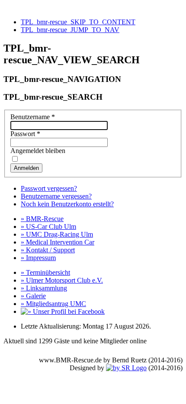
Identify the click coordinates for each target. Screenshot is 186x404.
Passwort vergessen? (49, 188)
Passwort (25, 133)
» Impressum (38, 257)
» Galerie (33, 296)
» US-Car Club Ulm (48, 226)
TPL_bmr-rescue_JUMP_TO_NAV (70, 29)
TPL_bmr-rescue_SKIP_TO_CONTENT (78, 22)
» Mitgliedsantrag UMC (53, 303)
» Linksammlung (44, 288)
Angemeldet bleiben (37, 150)
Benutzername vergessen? (56, 196)
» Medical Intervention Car (57, 242)
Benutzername (32, 117)
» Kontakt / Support (48, 250)
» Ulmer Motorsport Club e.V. (62, 280)
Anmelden (26, 168)
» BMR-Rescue (42, 218)
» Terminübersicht (45, 272)
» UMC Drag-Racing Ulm (57, 234)
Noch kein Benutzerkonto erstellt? (67, 204)
